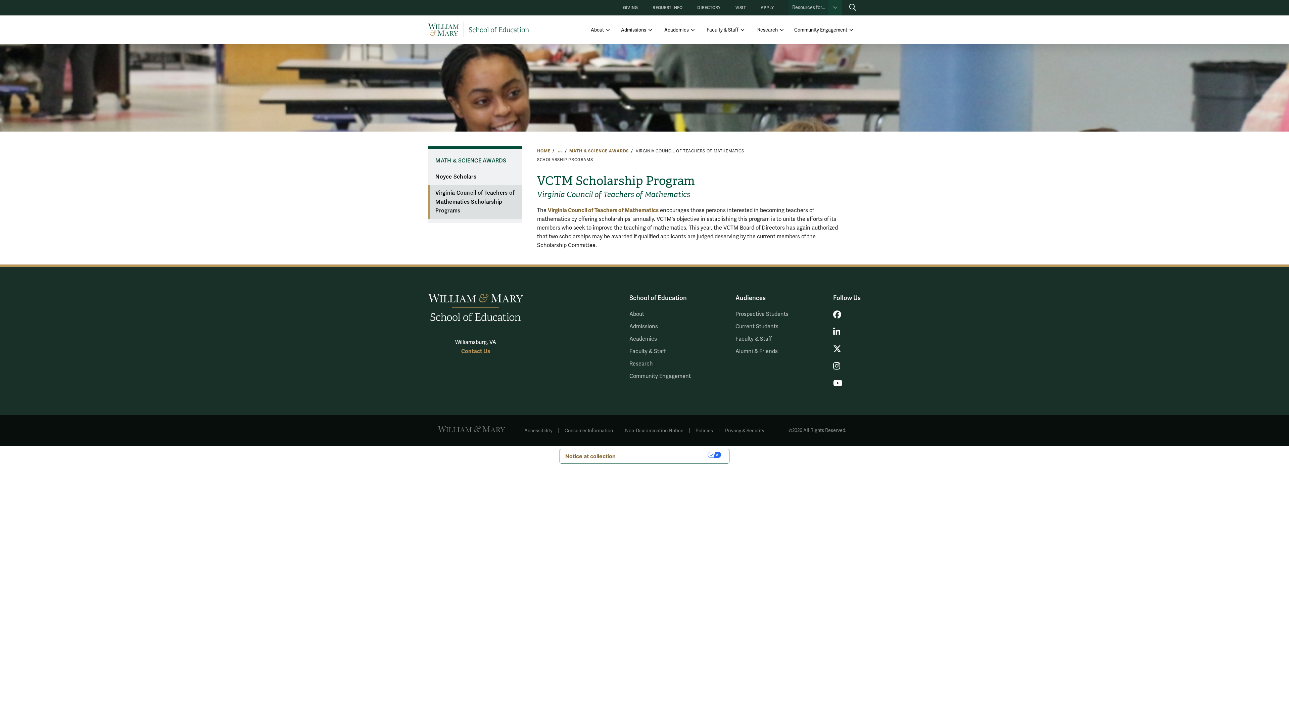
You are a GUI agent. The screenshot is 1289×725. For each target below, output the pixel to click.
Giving (630, 7)
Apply (767, 7)
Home (543, 151)
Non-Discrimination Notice (654, 431)
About (597, 30)
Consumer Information (589, 431)
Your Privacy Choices (665, 454)
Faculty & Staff (722, 30)
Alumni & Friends (756, 351)
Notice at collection (590, 456)
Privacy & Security (744, 431)
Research (767, 30)
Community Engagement (820, 30)
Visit (740, 7)
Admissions (633, 30)
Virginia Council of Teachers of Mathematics (603, 210)
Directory (708, 7)
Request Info (667, 7)
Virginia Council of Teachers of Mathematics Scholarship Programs (475, 202)
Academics (676, 30)
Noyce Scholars (455, 177)
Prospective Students (762, 314)
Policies (704, 431)
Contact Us (475, 351)
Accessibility (538, 431)
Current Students (756, 326)
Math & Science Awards (599, 151)
